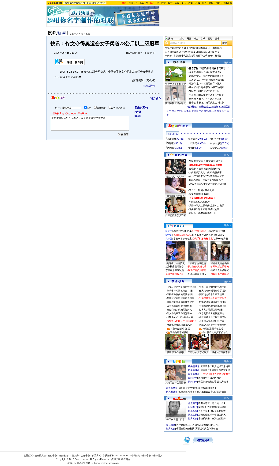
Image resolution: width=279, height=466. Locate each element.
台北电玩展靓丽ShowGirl (179, 325)
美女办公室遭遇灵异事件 (179, 313)
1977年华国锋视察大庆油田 (210, 79)
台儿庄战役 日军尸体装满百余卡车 (206, 176)
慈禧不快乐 (201, 55)
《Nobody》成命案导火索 (180, 317)
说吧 (217, 38)
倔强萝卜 (193, 168)
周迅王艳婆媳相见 (197, 270)
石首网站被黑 (172, 52)
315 (221, 106)
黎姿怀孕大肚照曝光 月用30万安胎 (206, 205)
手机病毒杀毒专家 (182, 238)
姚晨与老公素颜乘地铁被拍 (180, 302)
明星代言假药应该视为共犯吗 (213, 381)
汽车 (163, 3)
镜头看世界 (193, 366)
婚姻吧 (191, 148)
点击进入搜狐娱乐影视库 (211, 321)
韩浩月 (192, 83)
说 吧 (185, 125)
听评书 (169, 231)
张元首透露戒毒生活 (213, 328)
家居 (177, 3)
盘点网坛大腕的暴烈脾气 (179, 309)
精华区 (138, 111)
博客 (211, 3)
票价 (219, 110)
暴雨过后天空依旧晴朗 (206, 428)
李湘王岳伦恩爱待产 (199, 201)
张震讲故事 (212, 231)
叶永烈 (180, 110)
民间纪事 (192, 378)
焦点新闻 (192, 403)
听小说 (169, 234)
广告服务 (74, 455)
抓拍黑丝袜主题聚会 (175, 382)
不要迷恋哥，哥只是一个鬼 (212, 403)
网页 (189, 38)
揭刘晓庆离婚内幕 (197, 266)
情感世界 (192, 414)
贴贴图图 (192, 407)
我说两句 (227, 3)
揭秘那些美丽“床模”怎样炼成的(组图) (197, 388)
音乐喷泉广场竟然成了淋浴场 (215, 366)
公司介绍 (135, 455)
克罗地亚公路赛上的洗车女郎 (215, 370)
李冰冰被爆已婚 (198, 263)
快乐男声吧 (215, 139)
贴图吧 (170, 148)
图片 (210, 38)
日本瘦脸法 (213, 52)
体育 (131, 3)
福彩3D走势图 (220, 238)
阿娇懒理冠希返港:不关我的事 (204, 209)
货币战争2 (219, 234)
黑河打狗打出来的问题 (209, 378)
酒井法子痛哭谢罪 (221, 352)
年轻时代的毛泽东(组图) (208, 72)
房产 (170, 3)
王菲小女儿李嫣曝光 (198, 352)
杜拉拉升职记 (199, 231)
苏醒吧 (170, 143)
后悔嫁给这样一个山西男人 (212, 414)
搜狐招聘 (63, 455)
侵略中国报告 (214, 55)
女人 (184, 3)
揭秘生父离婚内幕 (220, 263)
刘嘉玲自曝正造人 (197, 274)
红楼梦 (221, 231)
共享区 (169, 238)
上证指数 (171, 139)
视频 (190, 3)
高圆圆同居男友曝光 (175, 103)
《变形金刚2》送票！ (181, 328)
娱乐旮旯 (192, 411)
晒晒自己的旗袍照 (185, 428)
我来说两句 (132, 52)
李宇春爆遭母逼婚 (175, 270)
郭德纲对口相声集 (182, 231)
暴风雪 (195, 110)
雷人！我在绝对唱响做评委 (210, 76)
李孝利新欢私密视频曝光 (211, 313)
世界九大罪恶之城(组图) (211, 309)
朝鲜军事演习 (203, 48)
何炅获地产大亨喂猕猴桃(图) (181, 287)
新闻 (182, 38)
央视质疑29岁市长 (174, 48)
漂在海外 (170, 424)
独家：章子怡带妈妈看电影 (212, 287)
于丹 (201, 110)
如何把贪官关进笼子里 (207, 91)
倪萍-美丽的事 (214, 172)
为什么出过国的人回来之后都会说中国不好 (198, 424)
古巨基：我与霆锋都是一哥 (202, 213)
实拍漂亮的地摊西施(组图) (212, 306)
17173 (84, 3)
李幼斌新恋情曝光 (220, 266)
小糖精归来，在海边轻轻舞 (212, 418)
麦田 (201, 168)
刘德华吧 (192, 143)
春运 (208, 106)
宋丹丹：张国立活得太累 (201, 190)
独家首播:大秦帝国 (198, 161)
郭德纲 (214, 106)
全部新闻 (146, 455)
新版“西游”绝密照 (175, 352)
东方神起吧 (215, 143)
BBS (218, 3)
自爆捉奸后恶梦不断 (175, 215)
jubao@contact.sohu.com (105, 463)
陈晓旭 (207, 110)
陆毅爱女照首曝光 (220, 270)
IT (158, 3)
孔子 (224, 110)
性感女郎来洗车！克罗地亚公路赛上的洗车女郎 (202, 391)
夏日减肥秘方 (200, 52)
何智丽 (172, 110)
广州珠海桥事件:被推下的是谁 (209, 87)
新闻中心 (74, 34)
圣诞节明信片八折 (175, 274)
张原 (191, 95)
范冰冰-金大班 (215, 161)
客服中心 (85, 455)
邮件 (204, 3)
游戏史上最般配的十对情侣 (212, 325)
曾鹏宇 (192, 76)
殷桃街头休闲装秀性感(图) (180, 294)
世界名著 (196, 234)
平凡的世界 (207, 234)
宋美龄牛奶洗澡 (173, 55)
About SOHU (122, 455)
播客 (197, 3)
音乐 (203, 38)
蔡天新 (192, 98)
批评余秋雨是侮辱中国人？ (210, 83)
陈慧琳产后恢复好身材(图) (180, 290)
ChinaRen (75, 3)
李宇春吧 (192, 139)
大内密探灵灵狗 (197, 172)
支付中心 (52, 455)
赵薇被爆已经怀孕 (175, 266)
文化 (213, 110)
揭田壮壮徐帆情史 (175, 263)
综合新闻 (85, 34)
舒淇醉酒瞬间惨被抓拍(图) (212, 302)
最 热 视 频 (180, 155)
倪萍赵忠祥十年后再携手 (211, 294)
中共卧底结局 (188, 55)
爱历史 (192, 72)
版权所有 (125, 459)
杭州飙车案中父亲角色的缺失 (209, 95)
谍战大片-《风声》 (175, 176)
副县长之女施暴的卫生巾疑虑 (209, 102)
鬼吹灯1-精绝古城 (182, 234)
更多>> (227, 62)
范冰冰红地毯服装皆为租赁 (180, 298)
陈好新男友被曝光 (220, 274)
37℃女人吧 (215, 148)
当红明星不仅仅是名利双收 (212, 411)
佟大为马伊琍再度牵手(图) (212, 290)
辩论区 (138, 116)
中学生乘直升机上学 (175, 84)
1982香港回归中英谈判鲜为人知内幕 (207, 184)
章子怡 (202, 106)
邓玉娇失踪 (189, 48)
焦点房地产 (94, 3)
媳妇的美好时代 (212, 168)
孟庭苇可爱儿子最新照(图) (212, 317)
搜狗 (102, 3)
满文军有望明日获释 (199, 194)
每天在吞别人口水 (175, 419)
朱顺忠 (192, 91)
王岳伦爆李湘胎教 (179, 332)
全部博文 (157, 455)
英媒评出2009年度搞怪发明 (212, 407)
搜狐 (67, 3)
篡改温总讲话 (186, 52)
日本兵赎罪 (216, 48)
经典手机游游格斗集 (202, 238)
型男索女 (192, 418)
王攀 (191, 102)
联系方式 (96, 455)
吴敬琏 (187, 110)
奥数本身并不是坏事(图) (208, 98)
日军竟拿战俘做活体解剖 (179, 306)
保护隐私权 (108, 455)
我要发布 (155, 98)
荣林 (191, 87)
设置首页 (28, 455)
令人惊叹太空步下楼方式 (215, 332)
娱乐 (142, 3)
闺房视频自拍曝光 (175, 196)
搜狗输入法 (40, 455)
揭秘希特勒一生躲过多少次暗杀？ (206, 180)
